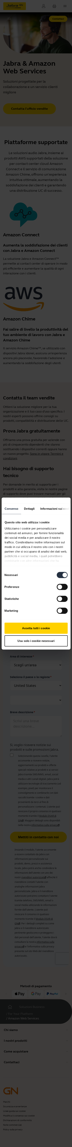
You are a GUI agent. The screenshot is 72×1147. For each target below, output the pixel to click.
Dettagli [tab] (29, 508)
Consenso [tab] (11, 508)
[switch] (62, 587)
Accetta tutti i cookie (36, 628)
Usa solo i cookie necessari (36, 640)
